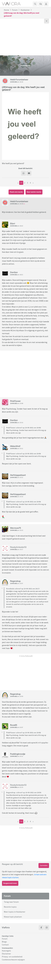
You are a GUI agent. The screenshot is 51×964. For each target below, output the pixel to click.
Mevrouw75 (15, 528)
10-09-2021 (13, 82)
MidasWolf (15, 446)
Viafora (6, 927)
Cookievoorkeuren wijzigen (13, 959)
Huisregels (6, 950)
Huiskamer (25, 10)
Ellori (12, 223)
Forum (15, 10)
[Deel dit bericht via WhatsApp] (23, 173)
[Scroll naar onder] (46, 21)
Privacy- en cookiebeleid (12, 956)
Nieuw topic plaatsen (13, 916)
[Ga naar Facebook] (41, 927)
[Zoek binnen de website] (35, 3)
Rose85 (13, 725)
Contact (5, 944)
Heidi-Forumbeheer (19, 79)
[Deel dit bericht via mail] (28, 173)
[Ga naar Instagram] (46, 927)
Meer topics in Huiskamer (14, 911)
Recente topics (10, 907)
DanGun (14, 272)
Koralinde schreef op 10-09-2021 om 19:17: (23, 589)
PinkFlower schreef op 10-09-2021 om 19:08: (23, 428)
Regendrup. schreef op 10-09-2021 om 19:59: (23, 792)
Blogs (4, 941)
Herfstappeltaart (18, 475)
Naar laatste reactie (34, 192)
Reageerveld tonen (10, 883)
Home (6, 10)
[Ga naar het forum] (40, 3)
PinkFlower (15, 401)
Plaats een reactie (16, 192)
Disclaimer (6, 953)
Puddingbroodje (17, 754)
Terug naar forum (11, 902)
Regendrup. (15, 581)
